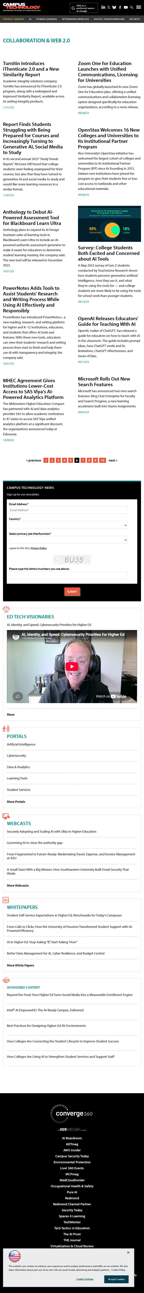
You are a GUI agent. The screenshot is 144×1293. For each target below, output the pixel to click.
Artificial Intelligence (21, 744)
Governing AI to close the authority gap (34, 843)
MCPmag (72, 1174)
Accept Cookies (116, 1279)
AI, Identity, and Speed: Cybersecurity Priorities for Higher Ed (49, 625)
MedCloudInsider (72, 1180)
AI (30, 19)
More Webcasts (18, 885)
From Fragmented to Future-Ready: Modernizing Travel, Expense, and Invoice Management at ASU (71, 856)
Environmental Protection (72, 1162)
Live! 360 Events (72, 1168)
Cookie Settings (84, 1278)
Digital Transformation (109, 19)
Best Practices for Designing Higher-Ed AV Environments (46, 1026)
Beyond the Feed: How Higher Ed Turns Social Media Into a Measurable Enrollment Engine (70, 995)
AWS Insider (72, 1150)
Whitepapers (22, 907)
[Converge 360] (72, 1113)
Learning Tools (17, 778)
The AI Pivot (72, 1234)
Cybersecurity (16, 755)
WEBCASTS (19, 823)
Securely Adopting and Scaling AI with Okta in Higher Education (51, 831)
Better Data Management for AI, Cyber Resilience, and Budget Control (55, 953)
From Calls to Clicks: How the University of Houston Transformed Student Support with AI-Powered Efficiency (70, 928)
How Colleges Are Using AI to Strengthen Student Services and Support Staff (60, 1057)
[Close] (128, 1252)
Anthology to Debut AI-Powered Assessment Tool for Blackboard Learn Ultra (32, 217)
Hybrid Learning (46, 19)
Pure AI (72, 1192)
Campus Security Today (72, 1156)
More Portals (16, 801)
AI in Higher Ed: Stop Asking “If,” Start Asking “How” (42, 942)
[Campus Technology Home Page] (21, 7)
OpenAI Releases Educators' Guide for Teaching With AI (108, 321)
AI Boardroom (72, 1138)
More (10, 714)
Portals (17, 736)
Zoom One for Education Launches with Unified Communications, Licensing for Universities (108, 71)
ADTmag (72, 1144)
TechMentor (72, 1222)
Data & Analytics (18, 767)
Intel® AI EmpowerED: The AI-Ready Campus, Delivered (45, 1010)
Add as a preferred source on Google (85, 8)
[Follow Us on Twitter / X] (108, 7)
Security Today (72, 1210)
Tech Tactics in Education (72, 1228)
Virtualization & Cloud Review (72, 1246)
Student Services (18, 789)
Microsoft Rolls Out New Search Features (104, 381)
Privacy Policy (39, 548)
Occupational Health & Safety (72, 1186)
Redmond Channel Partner (72, 1204)
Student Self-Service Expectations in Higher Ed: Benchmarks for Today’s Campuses (64, 915)
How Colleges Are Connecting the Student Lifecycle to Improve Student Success (63, 1041)
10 (102, 460)
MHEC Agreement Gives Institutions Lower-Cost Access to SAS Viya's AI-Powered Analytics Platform (33, 388)
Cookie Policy (118, 1269)
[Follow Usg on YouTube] (126, 7)
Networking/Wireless (75, 19)
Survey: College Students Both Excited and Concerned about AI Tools (109, 253)
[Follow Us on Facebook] (120, 7)
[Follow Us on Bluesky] (114, 7)
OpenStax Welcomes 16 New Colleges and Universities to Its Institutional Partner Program (109, 138)
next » (113, 460)
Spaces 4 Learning (72, 1216)
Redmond (72, 1198)
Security (134, 19)
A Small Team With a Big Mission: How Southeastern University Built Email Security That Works (68, 871)
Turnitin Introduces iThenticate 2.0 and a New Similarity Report (31, 69)
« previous (33, 460)
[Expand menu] (138, 8)
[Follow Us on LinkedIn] (103, 7)
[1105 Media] (72, 1129)
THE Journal (72, 1240)
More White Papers (20, 965)
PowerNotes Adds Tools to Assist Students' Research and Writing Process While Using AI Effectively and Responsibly (31, 299)
